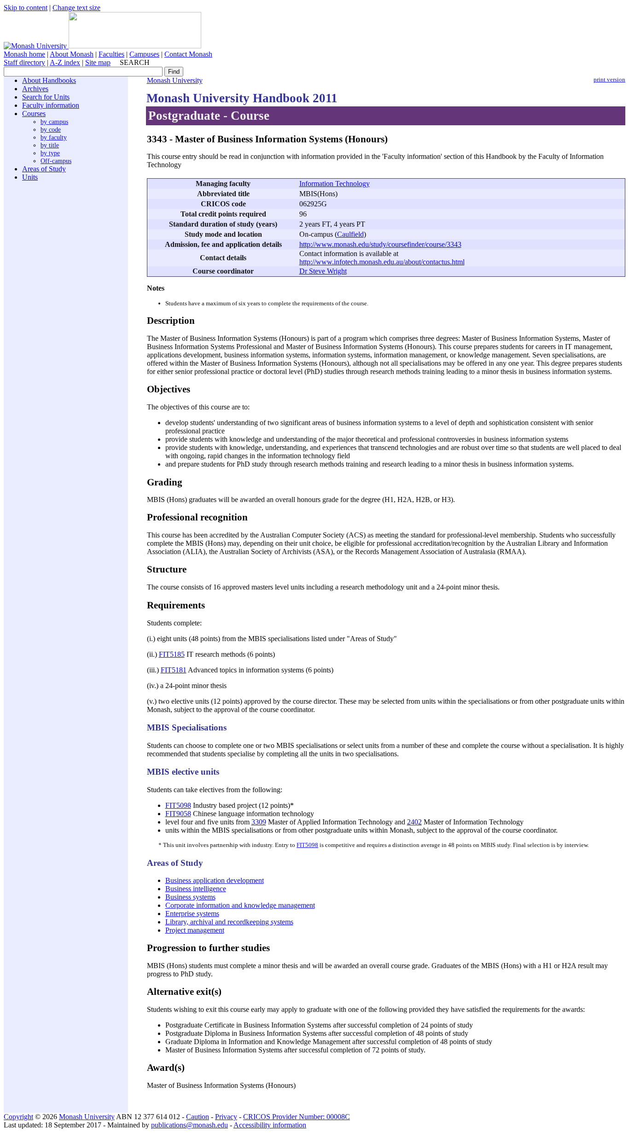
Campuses (144, 54)
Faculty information (50, 105)
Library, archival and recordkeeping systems (229, 922)
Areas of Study (44, 169)
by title (50, 145)
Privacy (226, 1117)
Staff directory (24, 62)
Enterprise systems (192, 913)
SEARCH (135, 62)
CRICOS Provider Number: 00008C (296, 1117)
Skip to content (25, 8)
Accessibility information (269, 1125)
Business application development (214, 880)
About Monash (71, 54)
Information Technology (334, 183)
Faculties (111, 54)
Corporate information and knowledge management (240, 905)
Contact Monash (188, 54)
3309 (258, 822)
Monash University (175, 80)
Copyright (18, 1117)
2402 (414, 822)
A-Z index (65, 62)
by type (50, 153)
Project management (194, 930)
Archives (35, 89)
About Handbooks (49, 80)
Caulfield (350, 234)
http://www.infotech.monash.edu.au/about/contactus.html (382, 262)
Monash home (24, 54)
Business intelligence (195, 889)
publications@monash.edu (189, 1125)
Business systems (190, 897)
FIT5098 (178, 805)
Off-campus (56, 160)
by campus (54, 121)
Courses (34, 113)
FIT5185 (172, 654)
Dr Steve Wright (323, 271)
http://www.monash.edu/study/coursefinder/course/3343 (380, 244)
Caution (197, 1117)
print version (609, 79)
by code (51, 129)
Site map (98, 62)
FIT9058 (178, 814)
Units (30, 177)
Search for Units (46, 97)
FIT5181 (173, 670)
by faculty (54, 137)
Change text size (76, 8)
